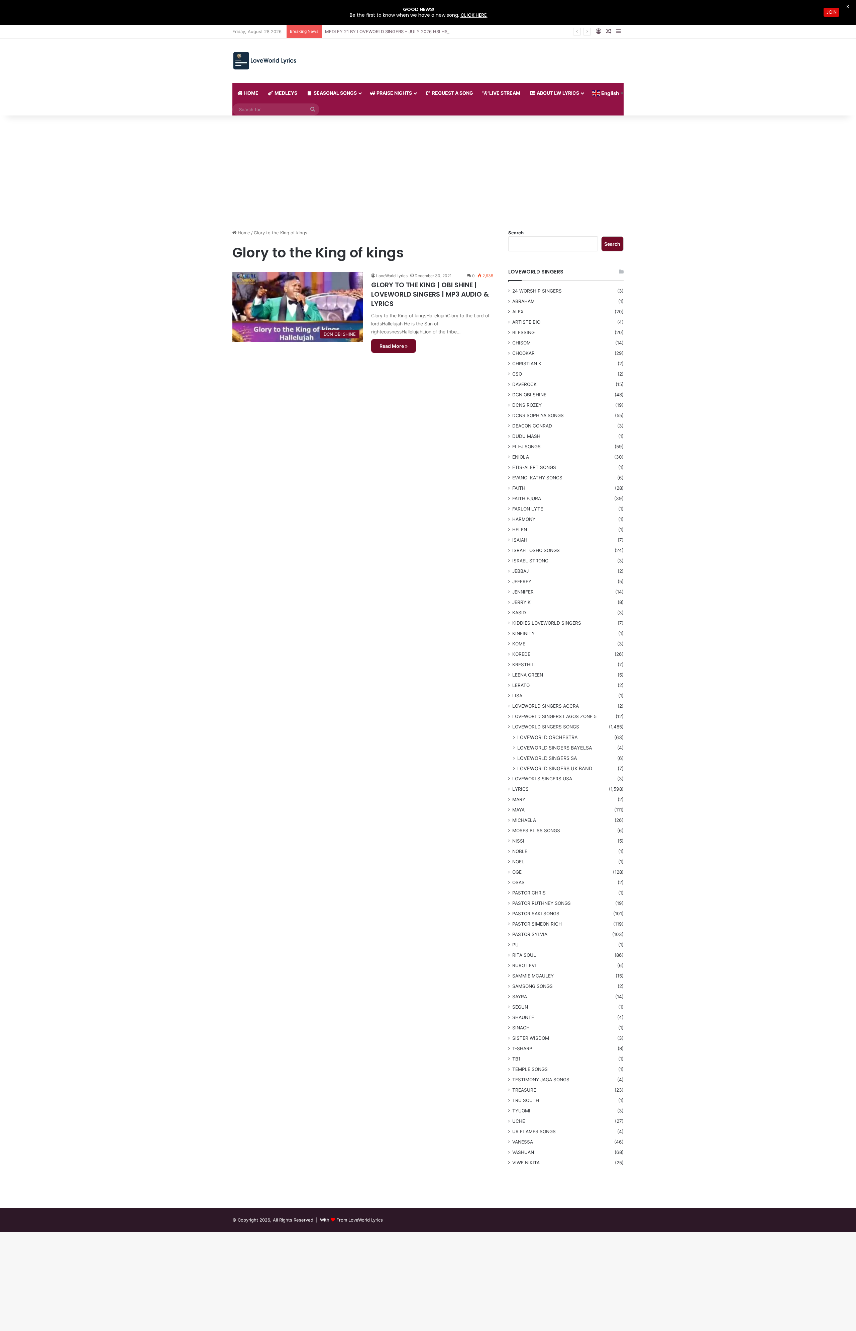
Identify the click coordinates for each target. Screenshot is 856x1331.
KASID (519, 612)
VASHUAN (523, 1152)
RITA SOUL (524, 955)
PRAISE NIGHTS (394, 93)
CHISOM (521, 342)
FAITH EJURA (526, 498)
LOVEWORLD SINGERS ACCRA (545, 706)
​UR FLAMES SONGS (534, 1131)
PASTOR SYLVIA (529, 934)
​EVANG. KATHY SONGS (537, 477)
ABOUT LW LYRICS (557, 93)
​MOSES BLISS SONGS (536, 830)
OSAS (518, 882)
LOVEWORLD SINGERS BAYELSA (554, 748)
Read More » (394, 346)
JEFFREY (521, 581)
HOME (250, 93)
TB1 (516, 1059)
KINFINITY (523, 633)
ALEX (518, 311)
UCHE (518, 1121)
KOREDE (521, 654)
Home (243, 232)
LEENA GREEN (527, 675)
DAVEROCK (524, 384)
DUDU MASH (526, 436)
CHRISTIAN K (526, 363)
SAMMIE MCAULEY (533, 975)
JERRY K (521, 602)
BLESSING (523, 332)
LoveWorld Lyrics (392, 275)
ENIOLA (520, 457)
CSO (517, 374)
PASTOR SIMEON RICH (537, 924)
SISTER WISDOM (530, 1038)
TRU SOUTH (525, 1100)
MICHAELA (524, 820)
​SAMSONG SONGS (532, 986)
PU (515, 944)
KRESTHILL (524, 664)
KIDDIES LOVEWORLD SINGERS (546, 623)
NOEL (518, 861)
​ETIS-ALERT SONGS (534, 467)
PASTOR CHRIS (529, 892)
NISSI (518, 841)
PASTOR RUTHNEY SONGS (541, 903)
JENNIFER (523, 592)
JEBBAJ (520, 571)
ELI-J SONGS (526, 446)
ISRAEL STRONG (530, 560)
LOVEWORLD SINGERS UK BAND (554, 768)
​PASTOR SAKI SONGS (535, 913)
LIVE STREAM (504, 93)
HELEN (519, 529)
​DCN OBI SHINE (529, 394)
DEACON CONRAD (532, 425)
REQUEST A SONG (452, 93)
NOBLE (519, 851)
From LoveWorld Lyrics (359, 1220)
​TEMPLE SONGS (530, 1069)
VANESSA (522, 1142)
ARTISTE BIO (526, 322)
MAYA (518, 809)
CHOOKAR (523, 353)
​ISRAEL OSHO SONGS (536, 550)
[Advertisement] (428, 172)
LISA (517, 695)
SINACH (521, 1027)
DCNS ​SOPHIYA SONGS (538, 415)
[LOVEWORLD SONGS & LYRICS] (264, 61)
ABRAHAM (523, 301)
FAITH (518, 488)
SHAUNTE (523, 1017)
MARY (518, 799)
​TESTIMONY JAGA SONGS (540, 1079)
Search (516, 232)
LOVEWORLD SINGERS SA (547, 758)
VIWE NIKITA (526, 1162)
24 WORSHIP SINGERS (537, 291)
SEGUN (520, 1007)
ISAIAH (519, 540)
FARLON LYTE (527, 509)
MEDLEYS (285, 93)
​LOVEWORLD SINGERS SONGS (545, 726)
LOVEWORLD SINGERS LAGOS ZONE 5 (554, 716)
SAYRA (519, 996)
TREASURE (524, 1090)
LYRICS (520, 789)
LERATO (521, 685)
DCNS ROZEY (527, 405)
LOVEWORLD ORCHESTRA (547, 737)
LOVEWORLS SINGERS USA (542, 778)
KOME (518, 643)
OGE (517, 872)
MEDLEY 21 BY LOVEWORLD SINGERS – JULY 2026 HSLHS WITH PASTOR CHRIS (408, 31)
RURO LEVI (524, 965)
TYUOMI (521, 1110)
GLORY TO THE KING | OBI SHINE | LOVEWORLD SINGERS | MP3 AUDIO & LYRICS (430, 294)
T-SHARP (522, 1048)
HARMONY (523, 519)
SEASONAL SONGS (335, 93)
